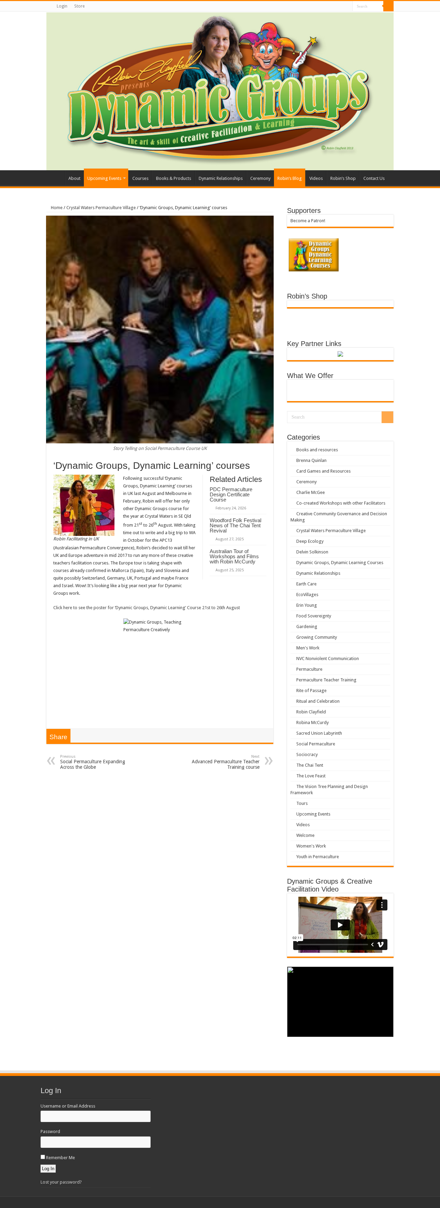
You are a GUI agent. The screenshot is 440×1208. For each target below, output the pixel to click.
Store (79, 6)
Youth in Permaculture (317, 856)
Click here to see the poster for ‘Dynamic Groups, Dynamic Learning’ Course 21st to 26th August (146, 607)
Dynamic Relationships (221, 178)
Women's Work (311, 846)
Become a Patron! (307, 220)
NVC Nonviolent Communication (327, 658)
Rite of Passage (311, 690)
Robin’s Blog (289, 178)
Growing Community (316, 637)
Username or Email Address (68, 1106)
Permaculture (309, 669)
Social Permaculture (315, 743)
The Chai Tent (309, 765)
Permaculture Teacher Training (326, 679)
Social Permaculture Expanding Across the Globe (92, 762)
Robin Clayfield (311, 711)
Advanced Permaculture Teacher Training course (226, 762)
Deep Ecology (309, 541)
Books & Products (173, 178)
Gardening (306, 626)
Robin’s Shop (343, 178)
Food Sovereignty (313, 615)
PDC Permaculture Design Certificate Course (231, 494)
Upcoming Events (104, 178)
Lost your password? (61, 1182)
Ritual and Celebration (318, 701)
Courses (140, 178)
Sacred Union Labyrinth (319, 733)
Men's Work (307, 647)
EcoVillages (307, 594)
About (74, 178)
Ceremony (260, 178)
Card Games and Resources (323, 471)
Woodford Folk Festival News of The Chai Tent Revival (235, 525)
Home (55, 177)
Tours (302, 803)
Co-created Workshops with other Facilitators (340, 503)
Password (50, 1131)
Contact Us (374, 178)
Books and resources (317, 449)
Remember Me (60, 1157)
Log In (48, 1168)
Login (62, 6)
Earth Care (306, 583)
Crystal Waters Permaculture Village (101, 207)
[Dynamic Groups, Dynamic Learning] (220, 91)
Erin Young (306, 605)
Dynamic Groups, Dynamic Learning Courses (339, 562)
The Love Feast (311, 775)
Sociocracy (307, 754)
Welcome (305, 835)
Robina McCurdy (312, 722)
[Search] (388, 6)
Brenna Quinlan (311, 460)
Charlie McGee (310, 492)
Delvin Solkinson (312, 551)
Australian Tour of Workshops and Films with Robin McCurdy (234, 556)
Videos (316, 178)
